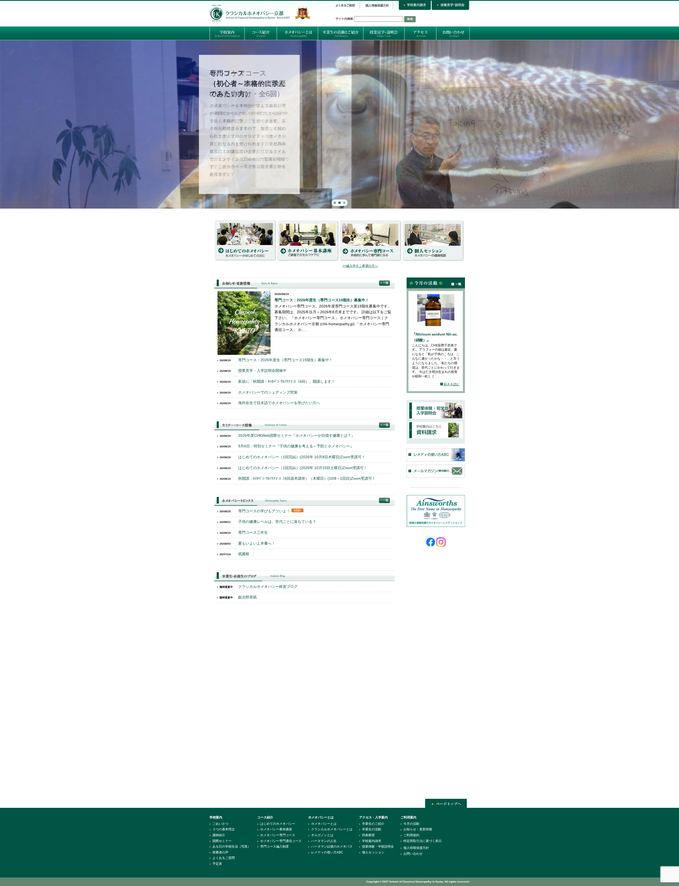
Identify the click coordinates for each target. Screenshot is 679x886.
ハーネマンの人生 (324, 841)
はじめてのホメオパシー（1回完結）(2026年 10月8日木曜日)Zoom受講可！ (301, 457)
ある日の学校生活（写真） (231, 846)
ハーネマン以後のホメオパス (331, 846)
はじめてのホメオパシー (277, 824)
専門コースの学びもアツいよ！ (264, 511)
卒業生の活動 (371, 829)
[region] (339, 124)
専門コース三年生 (253, 532)
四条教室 (368, 835)
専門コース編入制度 (274, 846)
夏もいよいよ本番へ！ (256, 543)
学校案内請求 (371, 841)
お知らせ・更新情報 (417, 829)
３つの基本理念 (223, 829)
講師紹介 (218, 835)
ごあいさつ (220, 824)
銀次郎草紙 (247, 597)
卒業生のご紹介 (373, 824)
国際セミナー (222, 841)
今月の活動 (411, 824)
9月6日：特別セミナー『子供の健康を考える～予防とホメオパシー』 (296, 446)
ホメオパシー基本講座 (276, 829)
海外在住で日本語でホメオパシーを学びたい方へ (279, 403)
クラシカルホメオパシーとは (331, 829)
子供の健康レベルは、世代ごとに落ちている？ (277, 521)
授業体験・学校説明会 (378, 846)
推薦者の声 (220, 852)
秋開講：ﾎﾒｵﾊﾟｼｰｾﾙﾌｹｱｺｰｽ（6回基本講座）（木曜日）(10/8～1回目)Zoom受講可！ (307, 478)
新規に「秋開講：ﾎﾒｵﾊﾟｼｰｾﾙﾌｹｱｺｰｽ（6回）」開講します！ (286, 381)
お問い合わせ (413, 854)
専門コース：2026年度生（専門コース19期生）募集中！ (322, 300)
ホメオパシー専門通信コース (281, 841)
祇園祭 (243, 554)
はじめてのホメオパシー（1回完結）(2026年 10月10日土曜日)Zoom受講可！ (302, 468)
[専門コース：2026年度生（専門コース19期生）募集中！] (244, 353)
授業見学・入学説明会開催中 (262, 370)
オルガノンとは (322, 835)
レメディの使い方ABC (327, 852)
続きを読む (452, 384)
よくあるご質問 (223, 858)
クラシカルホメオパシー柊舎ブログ (268, 586)
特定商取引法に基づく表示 (422, 841)
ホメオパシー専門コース (277, 835)
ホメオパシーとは (324, 824)
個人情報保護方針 (416, 848)
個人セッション (373, 852)
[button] (339, 124)
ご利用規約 (411, 835)
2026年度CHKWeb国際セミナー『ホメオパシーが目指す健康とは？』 (296, 435)
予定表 (217, 864)
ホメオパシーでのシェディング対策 (268, 392)
